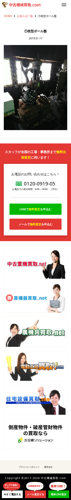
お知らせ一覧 (25, 16)
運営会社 (48, 466)
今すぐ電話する (12, 494)
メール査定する (35, 494)
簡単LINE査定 (58, 494)
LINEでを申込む (35, 209)
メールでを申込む (36, 224)
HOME (8, 16)
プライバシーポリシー (29, 466)
